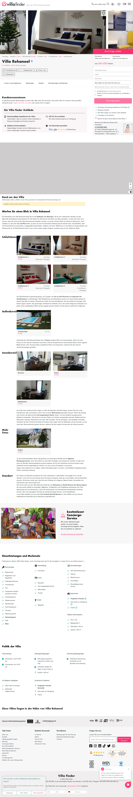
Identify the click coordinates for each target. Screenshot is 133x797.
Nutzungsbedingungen (112, 91)
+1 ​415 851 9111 (101, 127)
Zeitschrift (5, 753)
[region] (66, 168)
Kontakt (4, 737)
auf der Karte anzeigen (18, 65)
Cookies (59, 739)
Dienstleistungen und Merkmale (57, 83)
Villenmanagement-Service (11, 748)
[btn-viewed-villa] (119, 4)
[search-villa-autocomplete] (108, 4)
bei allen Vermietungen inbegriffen (72, 534)
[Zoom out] (130, 187)
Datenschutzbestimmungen (66, 737)
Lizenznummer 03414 (74, 786)
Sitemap (4, 741)
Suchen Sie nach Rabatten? (124, 739)
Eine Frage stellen (113, 101)
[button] (44, 211)
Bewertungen (30, 83)
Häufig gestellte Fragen (9, 739)
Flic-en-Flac (39, 739)
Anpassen (9, 793)
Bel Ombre (38, 741)
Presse (4, 755)
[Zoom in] (130, 184)
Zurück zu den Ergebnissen (12, 83)
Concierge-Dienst (8, 744)
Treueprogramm (7, 757)
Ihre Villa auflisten (8, 746)
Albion (37, 737)
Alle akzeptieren (38, 793)
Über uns (5, 734)
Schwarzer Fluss (40, 744)
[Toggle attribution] (130, 192)
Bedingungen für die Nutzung (66, 734)
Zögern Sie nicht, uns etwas (22, 103)
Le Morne (7, 65)
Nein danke (24, 793)
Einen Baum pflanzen (9, 751)
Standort (41, 83)
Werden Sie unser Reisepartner (12, 760)
